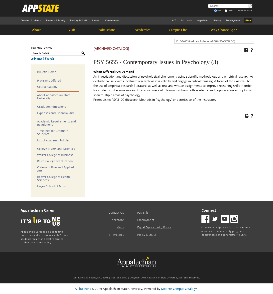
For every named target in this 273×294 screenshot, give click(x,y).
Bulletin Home (46, 72)
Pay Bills (142, 212)
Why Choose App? (224, 30)
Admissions (107, 30)
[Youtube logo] (225, 219)
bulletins (85, 289)
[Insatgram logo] (234, 219)
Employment (233, 20)
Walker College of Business (55, 155)
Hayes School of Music (52, 186)
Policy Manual (146, 235)
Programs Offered (49, 80)
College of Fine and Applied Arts (55, 169)
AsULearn (186, 20)
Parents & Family (55, 20)
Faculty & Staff (78, 20)
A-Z (174, 20)
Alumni (96, 20)
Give (248, 20)
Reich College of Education (55, 161)
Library (217, 20)
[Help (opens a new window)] (252, 50)
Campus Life (178, 30)
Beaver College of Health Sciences (53, 178)
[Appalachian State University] (100, 8)
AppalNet (202, 20)
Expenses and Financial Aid (55, 113)
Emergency (116, 235)
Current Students (31, 20)
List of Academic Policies (53, 140)
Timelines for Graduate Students (52, 132)
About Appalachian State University (53, 96)
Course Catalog (47, 87)
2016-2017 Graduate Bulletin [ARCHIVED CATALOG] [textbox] (205, 41)
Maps (120, 227)
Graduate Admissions (51, 107)
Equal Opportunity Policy (154, 227)
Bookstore (117, 220)
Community (112, 20)
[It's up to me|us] (41, 227)
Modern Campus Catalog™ (179, 289)
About (36, 30)
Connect (208, 210)
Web (219, 10)
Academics (142, 30)
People (230, 10)
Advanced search (245, 10)
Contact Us (116, 212)
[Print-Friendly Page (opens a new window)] (246, 50)
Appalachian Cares (37, 210)
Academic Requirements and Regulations (56, 123)
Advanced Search (42, 58)
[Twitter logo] (215, 219)
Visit (71, 30)
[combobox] (214, 41)
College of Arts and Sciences (56, 149)
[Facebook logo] (205, 219)
